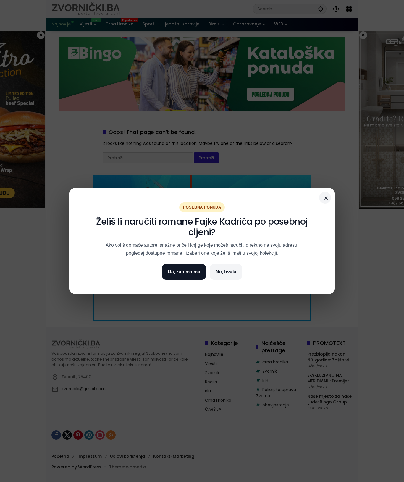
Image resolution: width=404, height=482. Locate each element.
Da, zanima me (184, 271)
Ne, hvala (226, 271)
